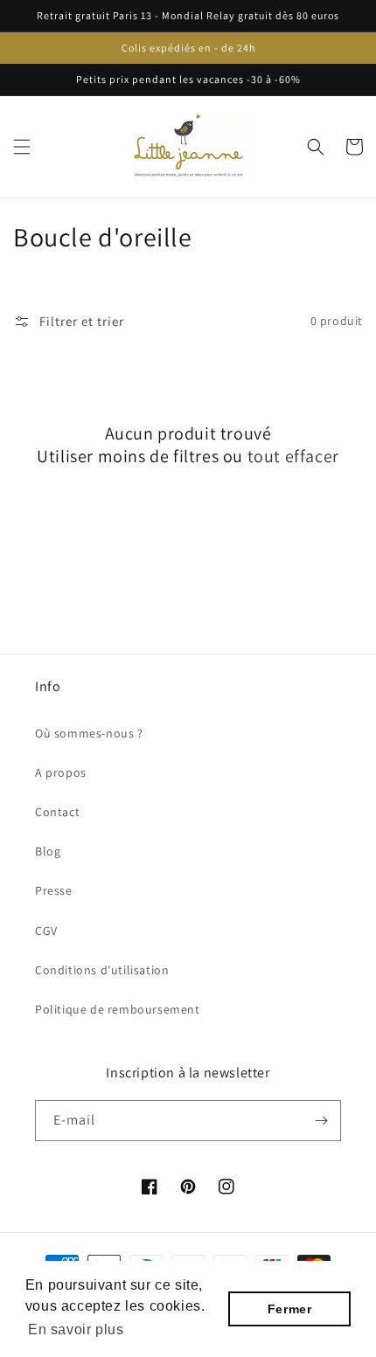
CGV (46, 930)
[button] (22, 147)
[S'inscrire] (321, 1120)
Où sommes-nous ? (89, 733)
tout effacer (293, 456)
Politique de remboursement (117, 1009)
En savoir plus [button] (75, 1329)
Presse (54, 890)
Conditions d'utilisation (102, 970)
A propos (61, 772)
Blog (47, 851)
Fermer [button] (290, 1309)
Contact (57, 812)
